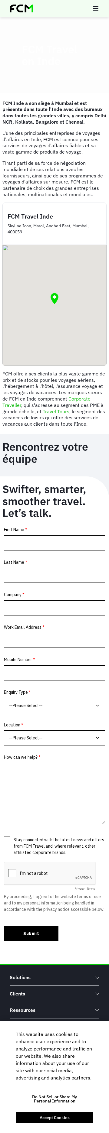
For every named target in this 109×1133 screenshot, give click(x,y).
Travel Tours (56, 411)
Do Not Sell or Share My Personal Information (54, 1099)
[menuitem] (54, 977)
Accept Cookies (55, 1117)
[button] (54, 298)
